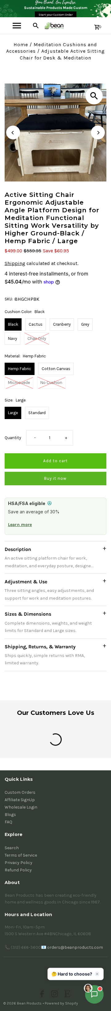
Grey (85, 324)
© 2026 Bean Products (23, 1003)
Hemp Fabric (19, 368)
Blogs (10, 814)
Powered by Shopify (61, 1003)
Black (13, 324)
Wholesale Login (21, 807)
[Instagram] (54, 994)
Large (13, 412)
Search (12, 847)
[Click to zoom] (94, 95)
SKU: (9, 299)
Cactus (36, 324)
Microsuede (19, 382)
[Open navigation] (17, 25)
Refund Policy (18, 870)
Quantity (13, 437)
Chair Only (36, 338)
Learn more (20, 524)
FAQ (8, 822)
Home (21, 44)
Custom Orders (20, 792)
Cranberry (62, 324)
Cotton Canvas (56, 368)
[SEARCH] (36, 25)
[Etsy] (66, 994)
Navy (12, 338)
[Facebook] (41, 994)
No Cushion (51, 382)
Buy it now (55, 478)
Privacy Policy (18, 862)
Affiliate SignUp (20, 799)
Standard (37, 412)
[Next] (98, 133)
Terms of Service (21, 855)
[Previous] (13, 133)
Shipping (15, 263)
